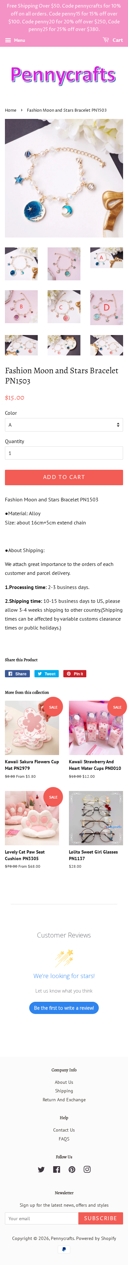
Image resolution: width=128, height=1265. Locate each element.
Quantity (14, 441)
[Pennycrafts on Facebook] (56, 1171)
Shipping (64, 1091)
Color (11, 412)
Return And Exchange (64, 1100)
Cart (117, 40)
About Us (64, 1082)
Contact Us (64, 1130)
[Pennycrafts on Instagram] (87, 1171)
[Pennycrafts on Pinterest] (71, 1171)
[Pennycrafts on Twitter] (41, 1171)
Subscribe (100, 1218)
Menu (19, 40)
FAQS (64, 1139)
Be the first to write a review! (64, 1008)
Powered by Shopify (96, 1238)
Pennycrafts (62, 1238)
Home (10, 110)
